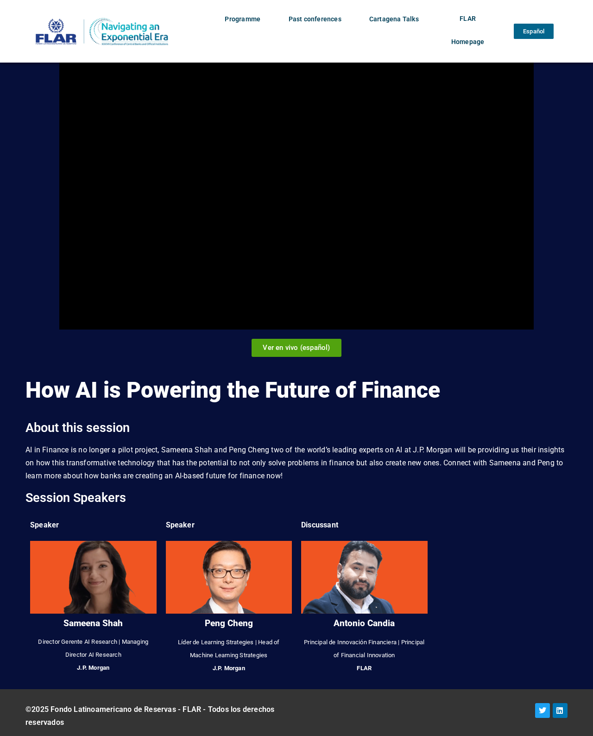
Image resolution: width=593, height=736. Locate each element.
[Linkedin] (560, 710)
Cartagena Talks (394, 19)
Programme (242, 19)
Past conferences (315, 19)
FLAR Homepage (468, 30)
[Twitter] (542, 710)
